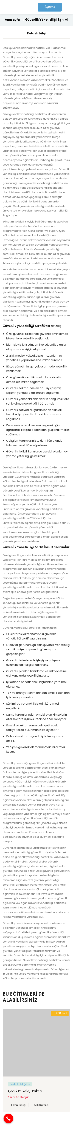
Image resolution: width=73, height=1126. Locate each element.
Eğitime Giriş (50, 9)
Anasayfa (12, 19)
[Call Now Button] (8, 1118)
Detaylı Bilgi (36, 33)
